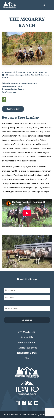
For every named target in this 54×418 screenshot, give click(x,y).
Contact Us (27, 337)
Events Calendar (27, 342)
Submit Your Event (27, 347)
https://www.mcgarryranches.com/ (19, 83)
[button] (49, 5)
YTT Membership (27, 332)
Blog (27, 358)
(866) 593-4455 (9, 92)
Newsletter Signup (27, 352)
